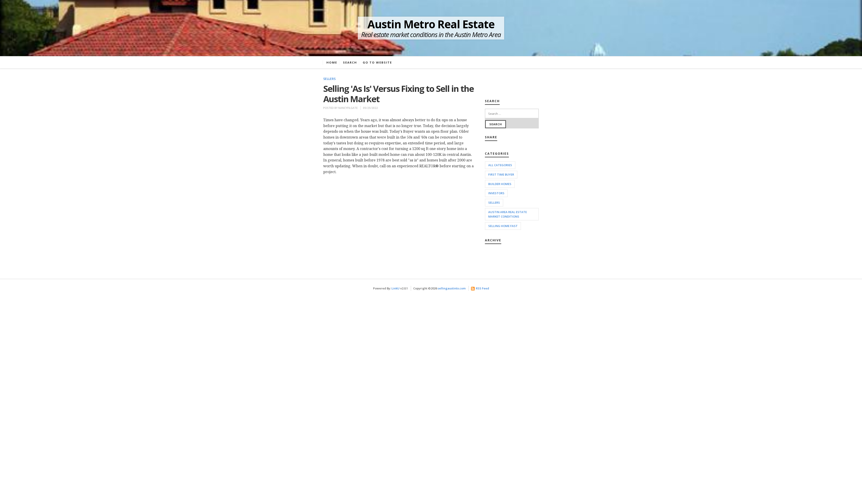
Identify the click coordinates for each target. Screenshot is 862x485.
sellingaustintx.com (452, 288)
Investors (496, 193)
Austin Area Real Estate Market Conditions (507, 214)
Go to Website (377, 62)
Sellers (329, 79)
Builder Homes (499, 184)
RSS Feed (482, 288)
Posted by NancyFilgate (340, 108)
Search (350, 62)
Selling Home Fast (503, 226)
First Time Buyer (501, 174)
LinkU (395, 288)
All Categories (500, 165)
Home (331, 62)
